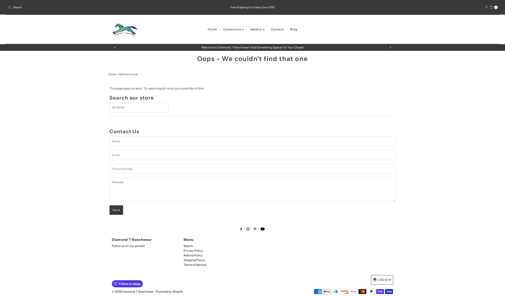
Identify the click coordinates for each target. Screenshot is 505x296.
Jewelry (256, 29)
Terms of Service (195, 265)
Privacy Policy (193, 250)
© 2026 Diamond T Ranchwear (133, 291)
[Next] (390, 47)
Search (188, 246)
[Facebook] (241, 229)
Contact (277, 29)
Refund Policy (193, 255)
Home (212, 29)
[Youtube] (263, 229)
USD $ (383, 280)
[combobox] (87, 7)
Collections (232, 29)
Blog (293, 29)
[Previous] (115, 47)
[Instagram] (248, 229)
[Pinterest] (255, 229)
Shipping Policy (194, 260)
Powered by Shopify (169, 291)
